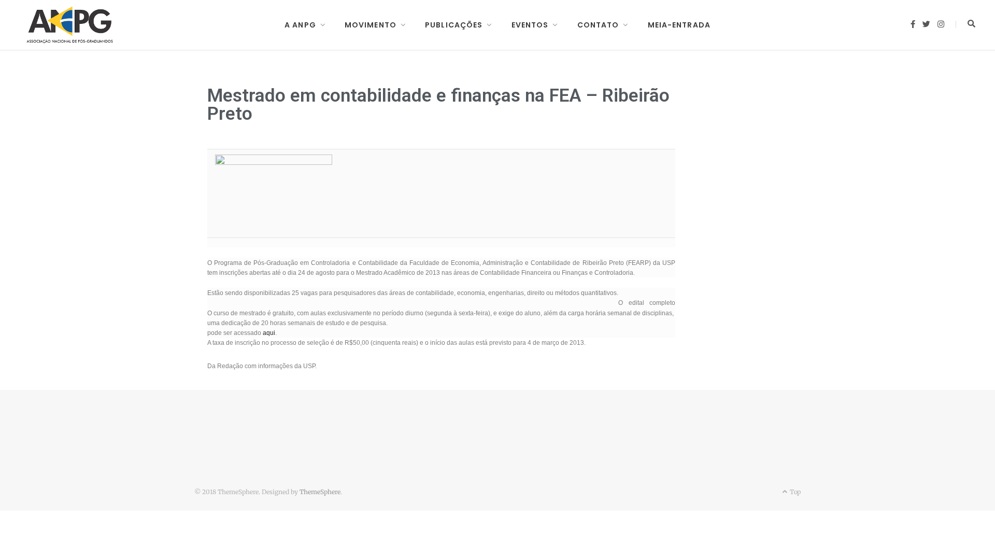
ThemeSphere (320, 492)
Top (794, 492)
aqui (269, 333)
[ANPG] (70, 25)
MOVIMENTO (370, 25)
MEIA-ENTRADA (679, 25)
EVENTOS (530, 25)
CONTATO (598, 25)
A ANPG (300, 25)
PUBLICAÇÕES (453, 25)
